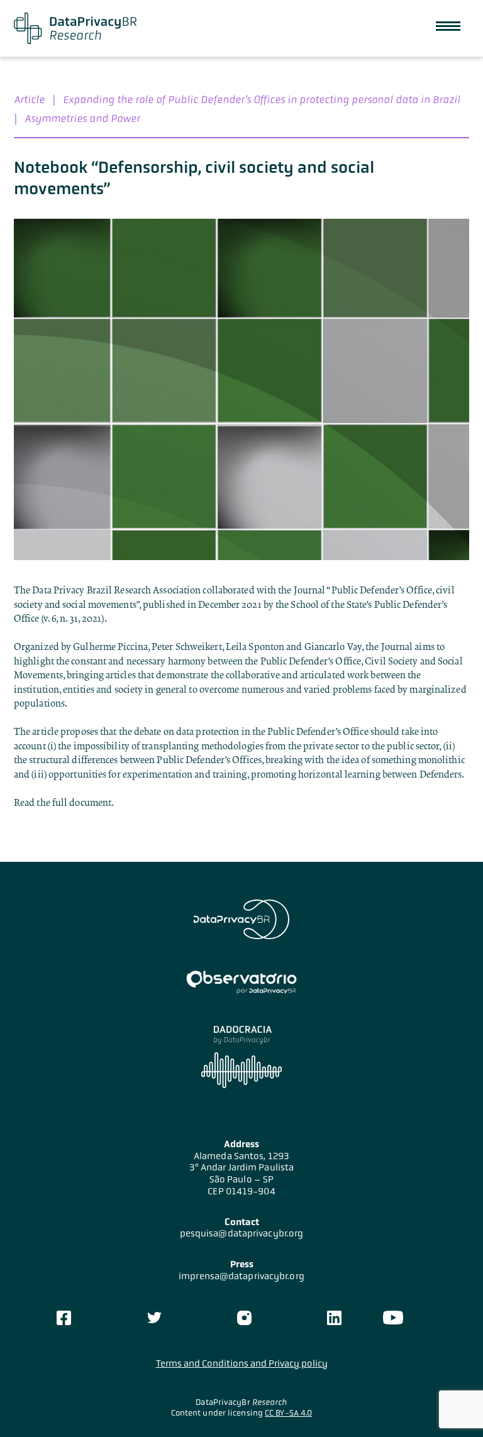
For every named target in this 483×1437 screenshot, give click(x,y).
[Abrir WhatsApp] (451, 1405)
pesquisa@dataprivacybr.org (242, 1233)
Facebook (64, 1318)
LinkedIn (334, 1318)
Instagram (244, 1318)
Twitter (154, 1318)
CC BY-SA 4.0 (288, 1413)
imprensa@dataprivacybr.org (241, 1276)
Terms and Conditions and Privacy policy (242, 1363)
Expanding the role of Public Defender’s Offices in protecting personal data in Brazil (261, 99)
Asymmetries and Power (82, 118)
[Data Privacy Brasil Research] (75, 28)
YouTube (393, 1318)
